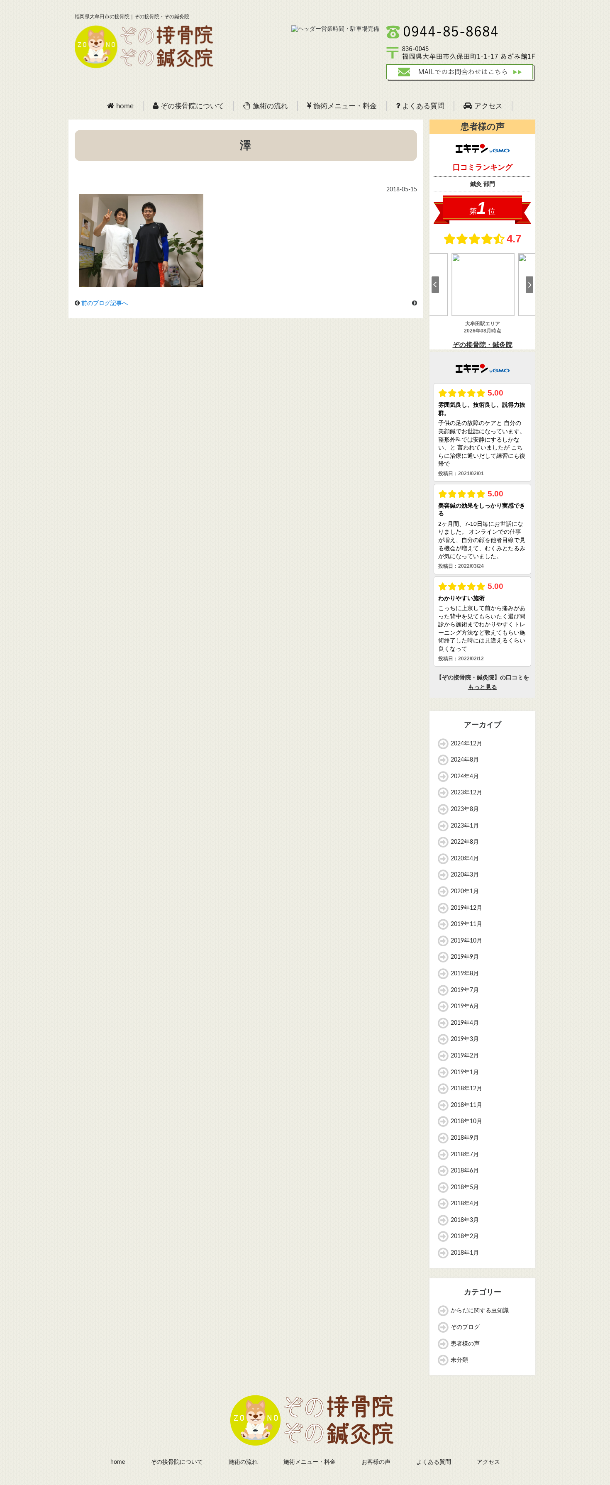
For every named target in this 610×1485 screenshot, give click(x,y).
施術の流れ (270, 106)
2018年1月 (465, 1253)
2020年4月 (465, 859)
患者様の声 (465, 1344)
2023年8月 (465, 809)
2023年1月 (465, 826)
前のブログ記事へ (104, 303)
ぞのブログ (465, 1327)
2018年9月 (465, 1138)
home (125, 106)
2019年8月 (465, 974)
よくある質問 (423, 106)
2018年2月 (465, 1236)
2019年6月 (465, 1006)
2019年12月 (466, 908)
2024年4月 (465, 776)
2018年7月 (465, 1155)
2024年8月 (465, 760)
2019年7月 (465, 990)
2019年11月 (466, 924)
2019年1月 (465, 1072)
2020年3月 (465, 875)
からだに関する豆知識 (480, 1311)
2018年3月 (465, 1220)
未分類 (459, 1360)
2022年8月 (465, 842)
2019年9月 (465, 957)
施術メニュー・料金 (345, 106)
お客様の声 (375, 1462)
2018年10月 (466, 1121)
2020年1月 (465, 891)
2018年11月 (466, 1105)
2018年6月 (465, 1171)
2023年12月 (466, 793)
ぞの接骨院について (192, 106)
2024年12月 (466, 744)
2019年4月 (465, 1023)
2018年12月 (466, 1089)
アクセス (488, 106)
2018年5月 (465, 1187)
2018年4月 (465, 1204)
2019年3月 (465, 1039)
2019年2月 (465, 1056)
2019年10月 (466, 941)
